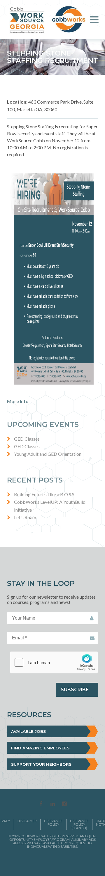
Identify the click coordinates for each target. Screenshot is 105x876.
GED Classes (27, 438)
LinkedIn (52, 804)
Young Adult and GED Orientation (47, 454)
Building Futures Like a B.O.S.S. (44, 494)
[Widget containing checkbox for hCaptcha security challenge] (54, 662)
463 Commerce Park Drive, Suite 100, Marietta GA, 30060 (50, 105)
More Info (18, 401)
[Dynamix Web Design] (52, 861)
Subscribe (75, 689)
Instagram (64, 804)
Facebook (41, 804)
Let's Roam (25, 517)
